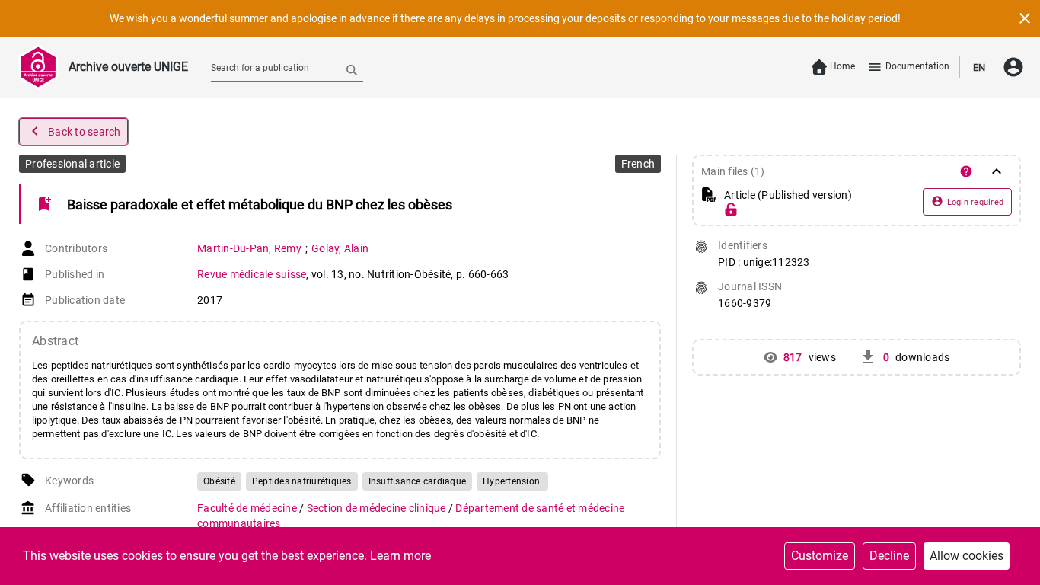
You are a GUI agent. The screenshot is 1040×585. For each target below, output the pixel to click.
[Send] (351, 69)
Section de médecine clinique (377, 508)
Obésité (219, 481)
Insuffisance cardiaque (417, 481)
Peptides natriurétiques (302, 481)
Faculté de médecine (248, 508)
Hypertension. (512, 481)
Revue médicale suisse (251, 274)
